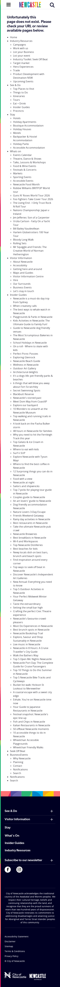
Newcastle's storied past (27, 398)
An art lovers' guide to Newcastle (32, 501)
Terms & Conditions (15, 951)
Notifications (20, 769)
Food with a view (22, 478)
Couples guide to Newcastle (29, 497)
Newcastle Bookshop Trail (28, 633)
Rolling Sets (19, 243)
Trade (16, 70)
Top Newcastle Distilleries (28, 545)
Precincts (18, 111)
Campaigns (19, 44)
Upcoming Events (23, 81)
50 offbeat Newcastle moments (31, 729)
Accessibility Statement (16, 936)
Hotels (17, 118)
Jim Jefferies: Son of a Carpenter (31, 217)
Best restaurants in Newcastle (30, 523)
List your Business (23, 52)
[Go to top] (53, 981)
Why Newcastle (22, 758)
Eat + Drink (19, 103)
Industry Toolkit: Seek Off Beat (30, 59)
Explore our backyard (25, 405)
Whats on (15, 151)
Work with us (20, 48)
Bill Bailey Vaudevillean (26, 228)
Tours (16, 99)
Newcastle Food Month (26, 184)
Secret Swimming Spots (26, 390)
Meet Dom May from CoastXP (30, 401)
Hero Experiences (23, 66)
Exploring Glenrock (24, 357)
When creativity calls (25, 306)
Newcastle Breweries (25, 534)
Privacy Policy (11, 956)
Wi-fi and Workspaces (25, 541)
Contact (17, 765)
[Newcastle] (37, 977)
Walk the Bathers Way (25, 655)
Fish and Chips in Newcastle (29, 721)
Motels (17, 133)
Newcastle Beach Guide (26, 361)
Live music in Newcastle (26, 644)
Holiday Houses (22, 129)
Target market (21, 63)
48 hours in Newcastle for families (32, 431)
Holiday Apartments (24, 122)
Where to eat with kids (26, 449)
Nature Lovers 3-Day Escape (29, 512)
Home (13, 37)
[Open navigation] (8, 4)
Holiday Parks (21, 144)
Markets (17, 173)
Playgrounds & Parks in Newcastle (32, 317)
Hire (15, 280)
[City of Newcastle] (15, 975)
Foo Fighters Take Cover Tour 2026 (33, 199)
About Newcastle (23, 261)
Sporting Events (22, 177)
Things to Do (20, 92)
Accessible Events (23, 180)
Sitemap (9, 946)
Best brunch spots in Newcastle (31, 629)
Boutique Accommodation (28, 125)
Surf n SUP (19, 453)
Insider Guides (21, 107)
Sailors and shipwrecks (26, 486)
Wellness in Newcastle (26, 364)
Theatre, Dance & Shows (27, 158)
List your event (21, 55)
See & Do (15, 85)
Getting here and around (27, 269)
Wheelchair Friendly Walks (28, 747)
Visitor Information (21, 258)
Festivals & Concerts (24, 169)
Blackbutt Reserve (23, 394)
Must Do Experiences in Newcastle (33, 626)
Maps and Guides (23, 272)
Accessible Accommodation (29, 147)
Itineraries (19, 96)
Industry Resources (21, 41)
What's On (12, 835)
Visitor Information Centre (28, 276)
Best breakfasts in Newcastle (29, 537)
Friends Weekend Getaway (28, 515)
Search (17, 773)
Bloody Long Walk (23, 239)
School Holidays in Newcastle (30, 342)
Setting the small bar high (28, 607)
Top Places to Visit (23, 88)
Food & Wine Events (24, 166)
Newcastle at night (23, 482)
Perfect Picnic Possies (25, 353)
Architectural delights (25, 372)
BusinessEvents (19, 754)
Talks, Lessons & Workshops (29, 162)
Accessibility (20, 265)
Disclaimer (10, 941)
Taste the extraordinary (26, 604)
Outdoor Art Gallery (24, 368)
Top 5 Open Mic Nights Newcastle (32, 659)
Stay (12, 114)
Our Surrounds (22, 283)
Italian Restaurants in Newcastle (31, 725)
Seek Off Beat (17, 751)
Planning (18, 762)
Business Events (22, 287)
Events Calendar (22, 155)
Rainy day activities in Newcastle (31, 519)
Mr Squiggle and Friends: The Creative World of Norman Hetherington (30, 250)
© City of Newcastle (15, 961)
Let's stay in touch (23, 291)
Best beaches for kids (25, 548)
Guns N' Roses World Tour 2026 (31, 195)
